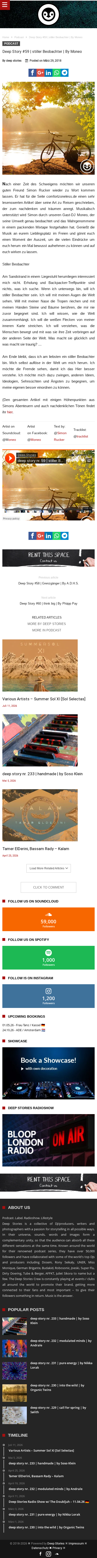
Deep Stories (56, 1543)
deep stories (13, 60)
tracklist (82, 436)
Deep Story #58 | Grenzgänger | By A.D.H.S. (48, 580)
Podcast (19, 37)
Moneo (36, 440)
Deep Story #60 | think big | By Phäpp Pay (48, 600)
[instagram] (48, 1554)
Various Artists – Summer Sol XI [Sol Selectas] (43, 699)
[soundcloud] (57, 1554)
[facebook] (32, 73)
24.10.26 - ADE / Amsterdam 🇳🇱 (23, 1030)
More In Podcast (46, 630)
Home (5, 37)
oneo (12, 440)
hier (9, 412)
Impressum (76, 1543)
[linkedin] (48, 73)
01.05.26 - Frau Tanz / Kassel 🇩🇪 (23, 1025)
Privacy (57, 1548)
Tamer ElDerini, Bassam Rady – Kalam (35, 848)
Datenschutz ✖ (42, 1548)
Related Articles (47, 617)
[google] (40, 73)
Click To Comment (48, 887)
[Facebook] (40, 1554)
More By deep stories (47, 624)
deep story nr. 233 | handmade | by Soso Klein (42, 773)
